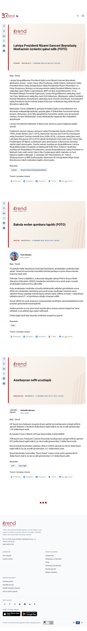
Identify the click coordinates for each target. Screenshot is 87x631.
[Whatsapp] (5, 604)
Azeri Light (22, 466)
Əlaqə (47, 562)
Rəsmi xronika (8, 559)
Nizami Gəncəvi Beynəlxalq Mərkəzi (33, 170)
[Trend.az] (10, 15)
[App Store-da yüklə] (11, 614)
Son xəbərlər (7, 555)
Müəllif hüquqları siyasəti (11, 588)
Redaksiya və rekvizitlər (53, 559)
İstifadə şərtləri (8, 581)
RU (82, 622)
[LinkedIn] (30, 604)
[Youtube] (20, 604)
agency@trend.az (8, 544)
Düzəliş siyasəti (50, 569)
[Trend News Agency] (9, 523)
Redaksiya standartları (53, 565)
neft (12, 466)
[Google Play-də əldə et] (29, 614)
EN (74, 622)
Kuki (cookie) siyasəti (10, 591)
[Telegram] (25, 604)
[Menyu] (83, 15)
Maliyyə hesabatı (51, 572)
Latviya (14, 170)
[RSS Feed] (35, 604)
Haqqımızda (49, 555)
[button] (4, 26)
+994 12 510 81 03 (8, 541)
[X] (15, 604)
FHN (12, 325)
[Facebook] (10, 604)
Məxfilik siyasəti (8, 585)
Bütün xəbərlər (24, 257)
